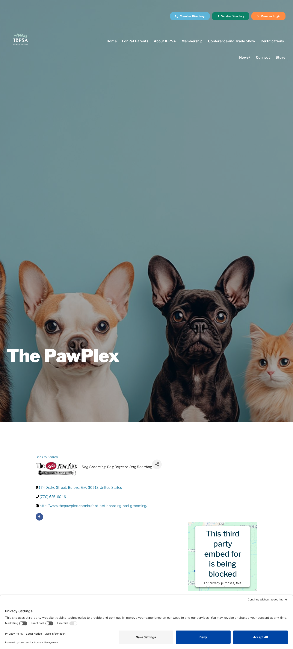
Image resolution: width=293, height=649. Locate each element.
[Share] (157, 464)
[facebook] (39, 517)
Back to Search (47, 457)
